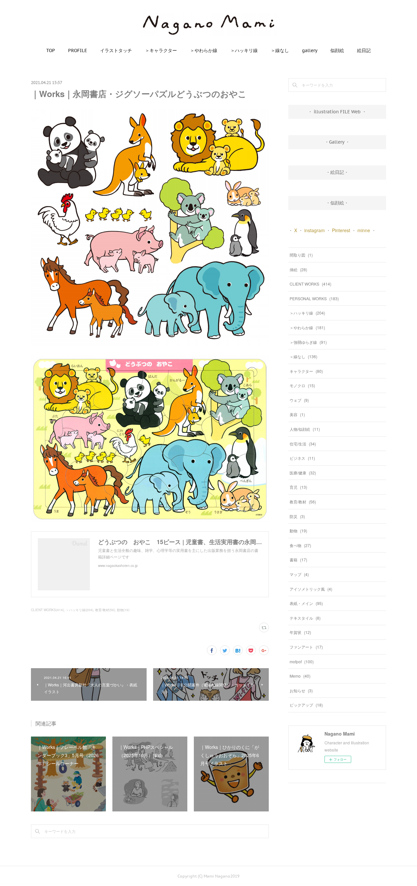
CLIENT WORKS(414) (47, 610)
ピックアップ (306, 705)
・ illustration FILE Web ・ (337, 112)
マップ (299, 574)
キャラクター (306, 371)
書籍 (298, 559)
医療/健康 (303, 472)
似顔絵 (337, 50)
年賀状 (300, 632)
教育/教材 (303, 501)
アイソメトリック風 (311, 589)
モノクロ (302, 385)
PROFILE (77, 50)
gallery (309, 50)
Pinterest (341, 230)
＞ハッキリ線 (244, 50)
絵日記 (364, 50)
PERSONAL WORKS (314, 298)
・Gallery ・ (337, 142)
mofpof (302, 661)
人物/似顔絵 (305, 429)
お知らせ (301, 690)
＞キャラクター (161, 50)
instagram (314, 230)
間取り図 (301, 255)
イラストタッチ (116, 50)
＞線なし (280, 50)
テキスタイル (305, 618)
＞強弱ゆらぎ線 (308, 342)
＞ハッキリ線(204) (79, 610)
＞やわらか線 (203, 50)
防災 (297, 516)
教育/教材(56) (105, 610)
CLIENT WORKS (310, 284)
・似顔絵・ (337, 203)
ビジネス (302, 458)
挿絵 (298, 269)
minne (363, 230)
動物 (298, 530)
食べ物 (300, 545)
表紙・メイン (306, 603)
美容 (297, 414)
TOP (50, 50)
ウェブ (299, 400)
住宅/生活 (303, 443)
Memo (300, 676)
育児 (298, 487)
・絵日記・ (337, 172)
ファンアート (306, 647)
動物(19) (123, 610)
